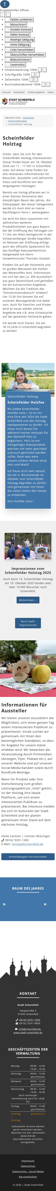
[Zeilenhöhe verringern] (31, 79)
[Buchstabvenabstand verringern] (43, 84)
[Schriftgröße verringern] (33, 74)
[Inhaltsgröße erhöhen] (45, 69)
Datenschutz (28, 1165)
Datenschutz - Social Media (28, 1171)
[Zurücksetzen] (2, 14)
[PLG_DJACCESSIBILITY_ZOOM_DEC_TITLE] (40, 69)
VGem (51, 92)
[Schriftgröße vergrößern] (38, 74)
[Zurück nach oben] (51, 1175)
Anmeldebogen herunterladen (28, 856)
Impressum (28, 1160)
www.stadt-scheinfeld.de (28, 1032)
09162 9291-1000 (29, 1019)
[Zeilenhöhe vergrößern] (36, 79)
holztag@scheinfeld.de (27, 844)
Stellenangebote (36, 92)
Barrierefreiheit (28, 1176)
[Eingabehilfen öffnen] (5, 4)
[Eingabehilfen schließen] (8, 14)
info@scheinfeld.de (30, 1028)
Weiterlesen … (28, 600)
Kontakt (7, 92)
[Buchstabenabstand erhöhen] (48, 84)
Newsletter (19, 92)
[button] (10, 905)
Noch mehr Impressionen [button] (28, 623)
